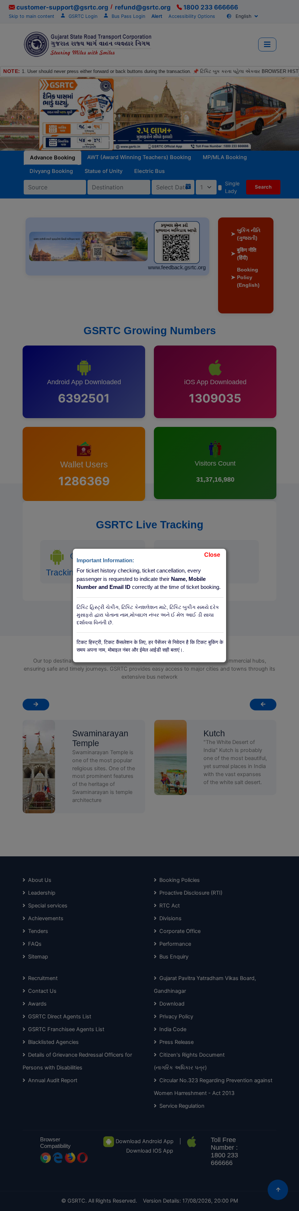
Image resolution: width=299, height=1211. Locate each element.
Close (212, 555)
